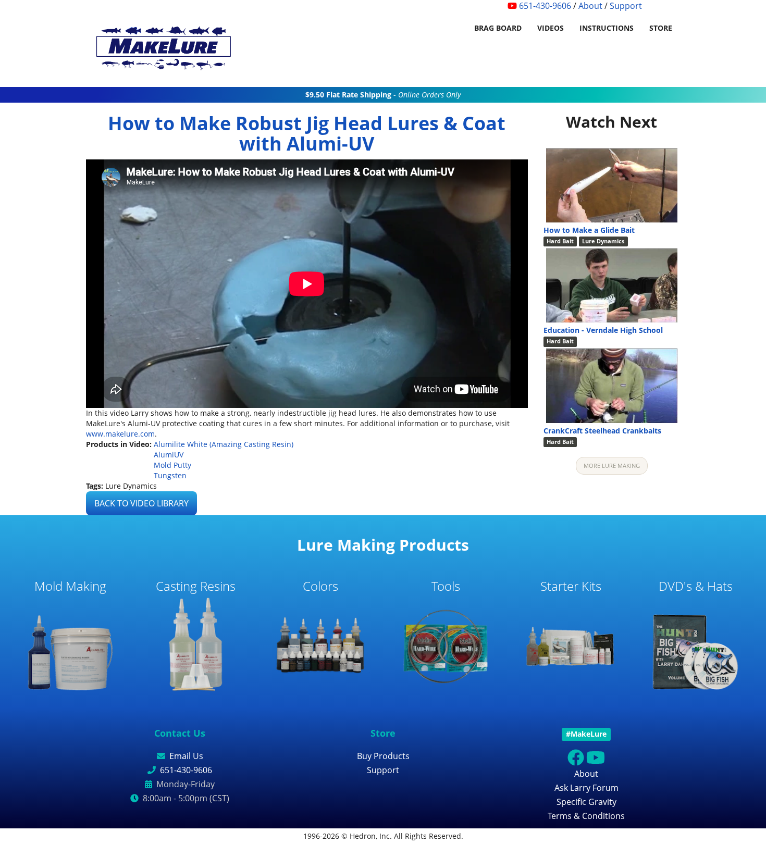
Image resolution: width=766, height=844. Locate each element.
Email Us (186, 756)
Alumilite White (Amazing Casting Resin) (223, 444)
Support (626, 5)
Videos (550, 28)
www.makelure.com (120, 434)
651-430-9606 (545, 5)
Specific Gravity (586, 802)
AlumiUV (168, 455)
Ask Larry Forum (586, 787)
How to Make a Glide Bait (589, 230)
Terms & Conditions (586, 816)
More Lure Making (612, 465)
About (590, 5)
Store (660, 28)
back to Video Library (141, 503)
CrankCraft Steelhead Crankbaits (602, 431)
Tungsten (170, 475)
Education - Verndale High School (603, 330)
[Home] (168, 49)
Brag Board (498, 28)
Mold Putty (172, 465)
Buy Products (383, 756)
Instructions (606, 28)
